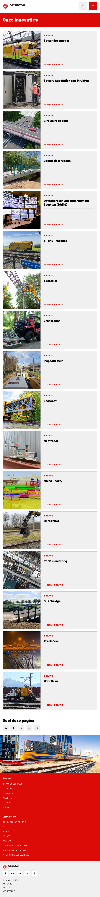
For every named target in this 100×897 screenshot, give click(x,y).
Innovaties (8, 793)
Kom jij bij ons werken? (14, 822)
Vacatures (8, 803)
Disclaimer (8, 884)
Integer (6, 836)
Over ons (7, 841)
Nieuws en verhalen (13, 784)
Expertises (8, 789)
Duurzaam (7, 831)
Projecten (8, 798)
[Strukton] (14, 6)
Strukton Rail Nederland (15, 845)
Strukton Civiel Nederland (16, 855)
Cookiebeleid (9, 891)
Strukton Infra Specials (15, 850)
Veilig (5, 827)
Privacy (6, 887)
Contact (7, 807)
